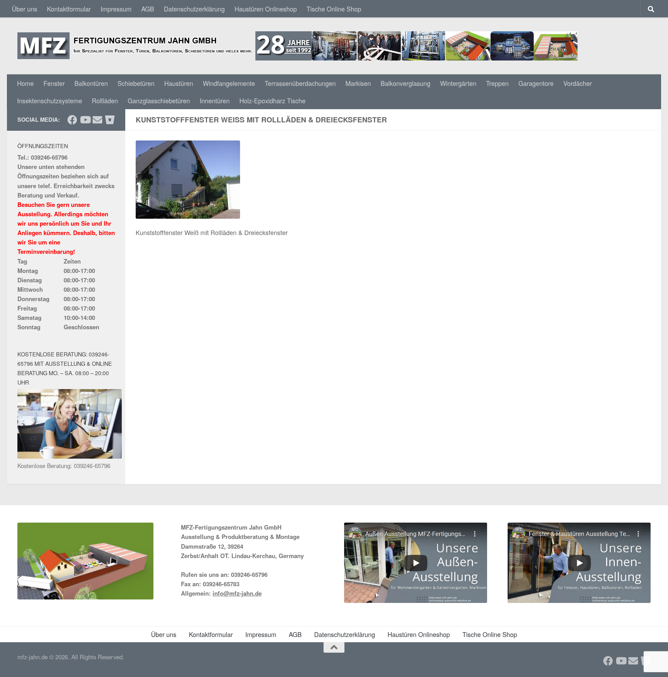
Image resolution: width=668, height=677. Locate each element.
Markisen (358, 83)
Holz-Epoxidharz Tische (272, 100)
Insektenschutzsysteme (49, 100)
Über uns (24, 8)
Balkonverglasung (405, 83)
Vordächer (577, 83)
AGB (147, 8)
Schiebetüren (136, 83)
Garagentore (536, 83)
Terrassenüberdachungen (300, 83)
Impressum (116, 8)
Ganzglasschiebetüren (159, 100)
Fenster (54, 83)
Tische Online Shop (334, 8)
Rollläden (105, 100)
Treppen (497, 83)
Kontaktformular (69, 8)
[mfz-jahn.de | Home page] (297, 46)
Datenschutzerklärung (194, 8)
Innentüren (215, 100)
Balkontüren (91, 83)
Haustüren (178, 83)
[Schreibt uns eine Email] (97, 120)
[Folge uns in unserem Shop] (110, 120)
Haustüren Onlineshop (265, 8)
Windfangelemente (229, 83)
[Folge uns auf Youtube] (85, 120)
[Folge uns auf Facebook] (72, 120)
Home (25, 83)
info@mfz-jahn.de (237, 593)
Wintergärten (458, 83)
